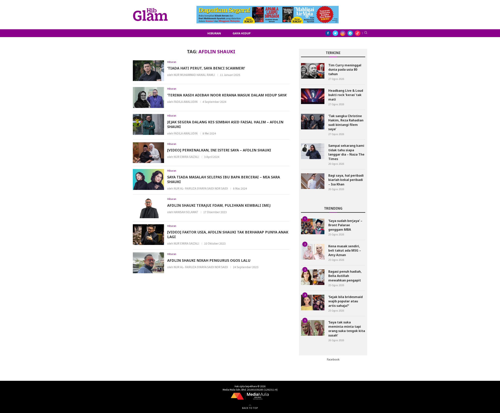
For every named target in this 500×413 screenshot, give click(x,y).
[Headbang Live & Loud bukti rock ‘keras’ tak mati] (312, 96)
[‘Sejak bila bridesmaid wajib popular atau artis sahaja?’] (312, 302)
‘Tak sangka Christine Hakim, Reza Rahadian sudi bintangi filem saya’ (345, 122)
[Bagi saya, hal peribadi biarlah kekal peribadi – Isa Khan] (312, 181)
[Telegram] (350, 33)
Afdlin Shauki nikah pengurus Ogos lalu (208, 260)
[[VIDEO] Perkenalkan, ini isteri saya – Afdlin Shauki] (148, 152)
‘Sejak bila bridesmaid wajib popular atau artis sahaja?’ (345, 301)
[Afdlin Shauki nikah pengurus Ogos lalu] (148, 262)
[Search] (365, 33)
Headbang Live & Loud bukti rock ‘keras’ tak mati (345, 94)
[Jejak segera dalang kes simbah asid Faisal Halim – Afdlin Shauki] (148, 124)
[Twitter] (335, 33)
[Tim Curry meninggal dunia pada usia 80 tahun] (312, 71)
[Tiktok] (357, 33)
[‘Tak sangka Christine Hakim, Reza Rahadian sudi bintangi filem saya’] (312, 121)
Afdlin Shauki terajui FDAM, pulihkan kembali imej (219, 205)
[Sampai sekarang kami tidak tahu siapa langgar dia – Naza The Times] (312, 151)
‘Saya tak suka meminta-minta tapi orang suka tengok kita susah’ (346, 328)
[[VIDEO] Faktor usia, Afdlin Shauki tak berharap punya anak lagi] (148, 234)
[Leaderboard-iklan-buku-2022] (267, 8)
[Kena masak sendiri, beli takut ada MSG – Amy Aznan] (312, 252)
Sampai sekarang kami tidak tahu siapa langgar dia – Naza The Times (346, 152)
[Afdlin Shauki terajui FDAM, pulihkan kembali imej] (148, 207)
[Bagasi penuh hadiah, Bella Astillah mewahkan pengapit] (312, 277)
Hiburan (214, 33)
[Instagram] (343, 33)
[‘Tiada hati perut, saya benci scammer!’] (148, 70)
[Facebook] (328, 33)
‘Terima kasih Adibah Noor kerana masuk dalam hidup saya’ (227, 95)
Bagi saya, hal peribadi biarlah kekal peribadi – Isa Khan (346, 179)
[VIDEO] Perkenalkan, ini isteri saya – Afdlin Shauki (219, 150)
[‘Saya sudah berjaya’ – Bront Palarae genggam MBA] (312, 226)
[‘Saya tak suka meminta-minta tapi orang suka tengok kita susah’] (312, 328)
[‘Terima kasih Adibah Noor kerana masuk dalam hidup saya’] (148, 97)
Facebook (333, 359)
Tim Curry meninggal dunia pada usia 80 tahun (344, 69)
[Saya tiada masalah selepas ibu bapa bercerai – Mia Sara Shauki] (148, 179)
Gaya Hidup (242, 33)
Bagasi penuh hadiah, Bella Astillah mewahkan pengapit (345, 275)
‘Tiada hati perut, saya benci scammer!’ (206, 68)
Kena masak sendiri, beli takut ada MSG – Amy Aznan (344, 250)
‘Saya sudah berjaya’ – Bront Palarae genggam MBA (345, 225)
